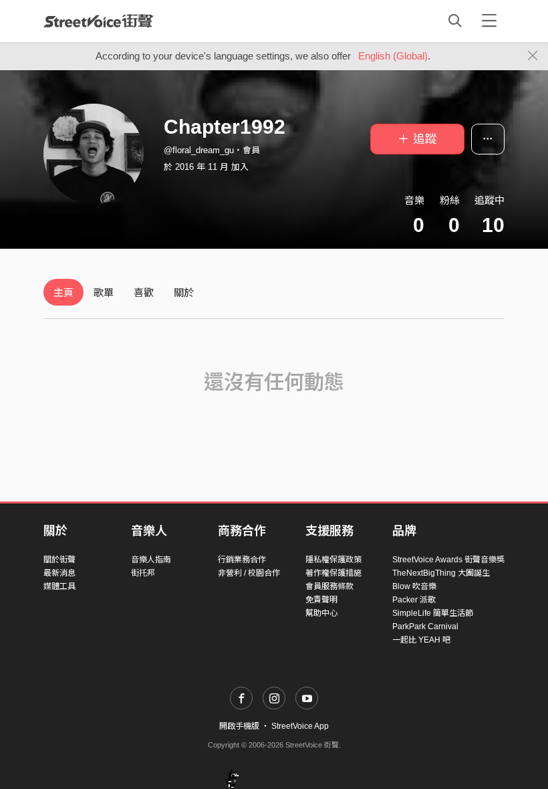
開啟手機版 (239, 726)
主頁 (63, 292)
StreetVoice (98, 20)
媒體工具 (59, 586)
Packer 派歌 (414, 599)
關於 (184, 292)
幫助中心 (321, 613)
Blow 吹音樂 (414, 586)
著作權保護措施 (333, 573)
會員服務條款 (329, 586)
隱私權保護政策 (333, 559)
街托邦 (143, 573)
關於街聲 (59, 559)
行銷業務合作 (242, 559)
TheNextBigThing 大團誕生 (441, 573)
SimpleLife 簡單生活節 (432, 613)
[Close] (533, 56)
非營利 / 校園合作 (249, 573)
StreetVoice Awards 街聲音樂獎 (448, 559)
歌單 (104, 292)
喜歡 (144, 292)
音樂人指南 (151, 559)
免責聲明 (321, 599)
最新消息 (59, 573)
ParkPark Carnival (425, 626)
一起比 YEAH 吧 (421, 640)
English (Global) (393, 56)
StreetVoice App (300, 726)
